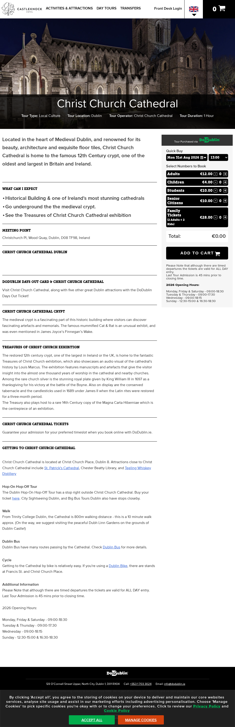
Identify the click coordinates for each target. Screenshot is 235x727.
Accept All (91, 720)
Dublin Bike (118, 566)
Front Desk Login (168, 8)
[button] (203, 157)
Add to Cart (197, 253)
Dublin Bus (111, 547)
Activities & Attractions (69, 8)
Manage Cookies (141, 720)
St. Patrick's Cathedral (61, 468)
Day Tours (107, 8)
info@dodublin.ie (174, 684)
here (16, 498)
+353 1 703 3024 (140, 684)
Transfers (130, 8)
